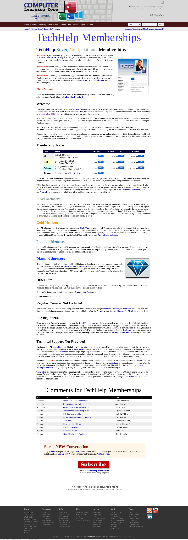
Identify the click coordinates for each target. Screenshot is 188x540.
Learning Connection (133, 29)
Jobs (94, 516)
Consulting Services (83, 520)
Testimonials (97, 514)
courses (107, 309)
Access (26, 512)
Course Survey (134, 522)
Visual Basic (28, 526)
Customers (46, 509)
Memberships (36, 29)
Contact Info (133, 512)
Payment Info (115, 524)
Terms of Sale (115, 528)
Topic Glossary (64, 518)
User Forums (63, 516)
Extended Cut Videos (72, 424)
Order (114, 509)
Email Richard (134, 524)
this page (109, 60)
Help (50, 24)
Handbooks (115, 514)
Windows (27, 519)
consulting (113, 363)
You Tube (67, 421)
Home (26, 24)
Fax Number (133, 520)
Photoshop (27, 524)
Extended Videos (70, 431)
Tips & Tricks (64, 520)
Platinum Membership (72, 427)
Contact (56, 24)
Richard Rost (97, 520)
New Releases (64, 514)
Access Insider (46, 192)
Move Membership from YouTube (77, 417)
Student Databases (48, 522)
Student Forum (78, 349)
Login (44, 512)
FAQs (78, 516)
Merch (63, 24)
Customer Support (82, 512)
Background (97, 512)
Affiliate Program (99, 518)
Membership (55, 347)
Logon (82, 24)
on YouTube (86, 80)
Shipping (114, 526)
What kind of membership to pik (76, 411)
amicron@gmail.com (136, 526)
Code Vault (85, 228)
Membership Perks (83, 292)
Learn (26, 509)
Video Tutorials (116, 512)
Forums (90, 24)
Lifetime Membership (72, 414)
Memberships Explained (153, 29)
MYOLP (145, 190)
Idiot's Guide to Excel (118, 520)
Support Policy (134, 514)
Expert (42, 332)
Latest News (63, 512)
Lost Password (46, 518)
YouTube (80, 109)
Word (26, 517)
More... (26, 533)
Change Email (46, 524)
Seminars (27, 531)
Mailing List (97, 524)
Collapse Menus (64, 526)
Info (61, 509)
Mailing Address (134, 516)
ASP (25, 528)
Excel (26, 515)
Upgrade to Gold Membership (75, 401)
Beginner (127, 330)
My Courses (46, 516)
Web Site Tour (81, 514)
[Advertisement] (94, 498)
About (96, 509)
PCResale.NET (98, 526)
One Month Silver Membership (76, 407)
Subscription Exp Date (72, 404)
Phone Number (134, 518)
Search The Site (64, 522)
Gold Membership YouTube (74, 434)
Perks (99, 311)
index (32, 512)
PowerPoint (28, 522)
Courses (33, 24)
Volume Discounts (117, 522)
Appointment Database (108, 235)
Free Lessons (97, 522)
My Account (46, 514)
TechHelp (42, 24)
